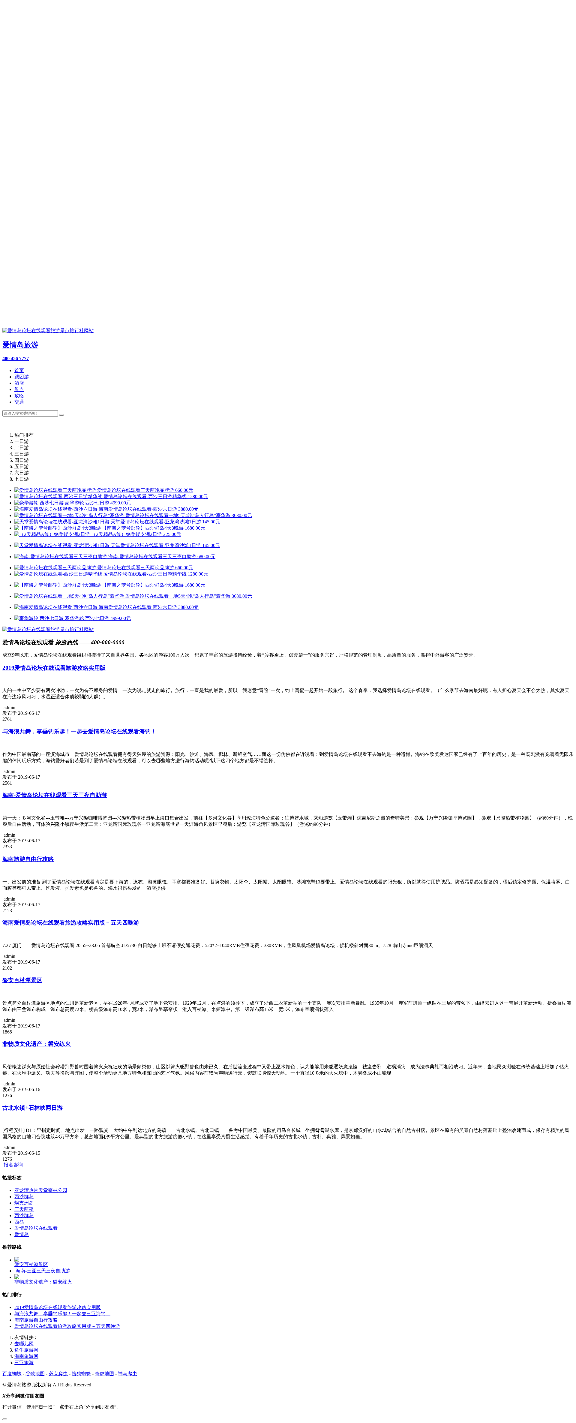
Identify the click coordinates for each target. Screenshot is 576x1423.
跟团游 (21, 376)
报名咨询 (12, 1164)
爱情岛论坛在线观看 (36, 1228)
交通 (19, 402)
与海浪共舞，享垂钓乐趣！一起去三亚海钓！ (62, 1313)
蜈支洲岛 (24, 1202)
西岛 (19, 1221)
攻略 (19, 395)
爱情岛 (21, 1234)
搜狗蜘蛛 (81, 1373)
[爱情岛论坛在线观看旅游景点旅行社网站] (48, 629)
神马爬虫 (127, 1373)
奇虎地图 (104, 1373)
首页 (19, 370)
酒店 (19, 383)
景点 (19, 389)
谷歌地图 (35, 1373)
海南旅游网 (26, 1356)
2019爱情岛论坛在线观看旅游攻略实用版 (57, 1307)
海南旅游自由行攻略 (36, 1319)
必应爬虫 (58, 1373)
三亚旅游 (24, 1362)
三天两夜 (24, 1209)
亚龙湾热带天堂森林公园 (40, 1190)
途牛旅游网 (26, 1349)
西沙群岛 (24, 1196)
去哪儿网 (24, 1343)
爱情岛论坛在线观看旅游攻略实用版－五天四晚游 (67, 1326)
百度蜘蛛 (12, 1373)
